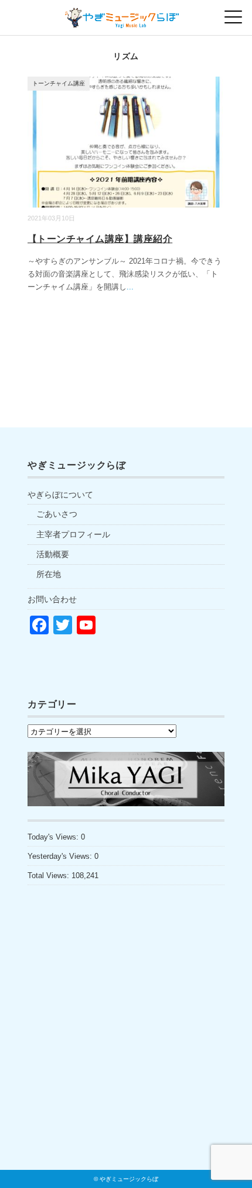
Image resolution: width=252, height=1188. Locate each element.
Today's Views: (54, 837)
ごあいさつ (56, 514)
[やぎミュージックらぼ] (126, 14)
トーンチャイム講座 (58, 83)
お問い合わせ (52, 599)
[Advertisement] (126, 1052)
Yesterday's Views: (61, 856)
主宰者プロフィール (73, 534)
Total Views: (49, 875)
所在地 (48, 574)
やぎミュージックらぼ (129, 1179)
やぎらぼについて (60, 494)
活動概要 (52, 554)
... (130, 286)
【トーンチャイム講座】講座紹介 (100, 239)
